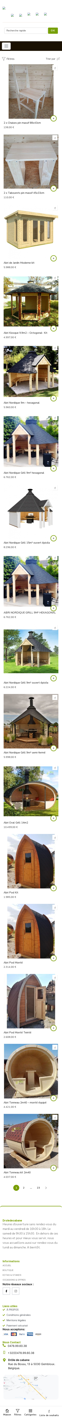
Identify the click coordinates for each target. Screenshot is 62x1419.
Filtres (10, 59)
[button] (53, 118)
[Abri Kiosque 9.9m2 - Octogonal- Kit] (31, 301)
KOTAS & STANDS (12, 1275)
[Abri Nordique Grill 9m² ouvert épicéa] (31, 651)
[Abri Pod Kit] (31, 861)
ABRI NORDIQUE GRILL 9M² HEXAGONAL (30, 612)
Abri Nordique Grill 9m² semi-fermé (24, 752)
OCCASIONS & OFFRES (14, 1280)
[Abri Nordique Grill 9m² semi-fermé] (31, 721)
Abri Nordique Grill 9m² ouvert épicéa (26, 682)
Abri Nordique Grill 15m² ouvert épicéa (27, 542)
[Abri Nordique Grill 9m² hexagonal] (31, 441)
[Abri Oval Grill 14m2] (31, 791)
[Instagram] (15, 1291)
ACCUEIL (7, 1265)
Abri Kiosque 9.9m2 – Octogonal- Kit (25, 333)
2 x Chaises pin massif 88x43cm (22, 123)
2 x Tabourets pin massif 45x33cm (24, 193)
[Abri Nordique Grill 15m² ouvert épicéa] (31, 511)
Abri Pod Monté (13, 962)
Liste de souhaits (49, 1415)
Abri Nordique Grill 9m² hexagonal (24, 473)
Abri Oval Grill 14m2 (16, 822)
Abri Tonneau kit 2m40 (17, 1172)
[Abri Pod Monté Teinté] (31, 1001)
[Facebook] (6, 1291)
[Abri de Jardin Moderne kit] (31, 231)
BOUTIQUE (8, 1270)
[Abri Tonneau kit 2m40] (31, 1141)
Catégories (30, 1414)
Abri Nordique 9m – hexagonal (22, 402)
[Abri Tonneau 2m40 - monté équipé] (31, 1071)
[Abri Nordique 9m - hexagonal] (31, 371)
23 (38, 1187)
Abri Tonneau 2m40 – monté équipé (25, 1102)
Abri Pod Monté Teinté (17, 1032)
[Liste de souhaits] (55, 67)
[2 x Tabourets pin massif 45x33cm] (31, 161)
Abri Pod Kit (11, 892)
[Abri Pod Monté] (31, 931)
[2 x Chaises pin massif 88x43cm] (31, 91)
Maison (7, 1414)
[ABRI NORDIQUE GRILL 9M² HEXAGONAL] (31, 581)
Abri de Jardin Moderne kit (19, 263)
